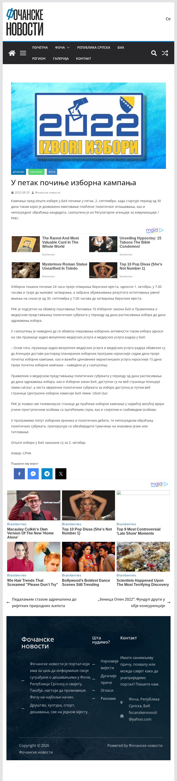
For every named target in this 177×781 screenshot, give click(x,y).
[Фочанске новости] (12, 53)
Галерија (61, 58)
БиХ (121, 47)
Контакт (83, 58)
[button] (67, 47)
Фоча (60, 47)
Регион (39, 58)
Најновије (36, 171)
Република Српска (93, 47)
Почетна (40, 47)
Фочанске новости (47, 192)
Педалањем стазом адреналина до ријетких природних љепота (44, 602)
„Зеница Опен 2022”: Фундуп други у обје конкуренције (131, 602)
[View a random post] (165, 53)
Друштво (18, 171)
